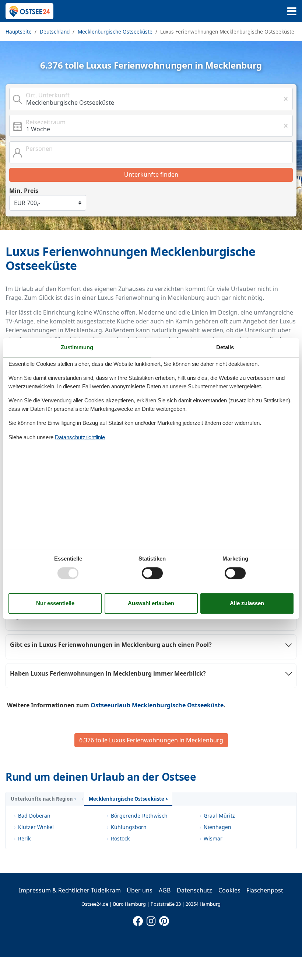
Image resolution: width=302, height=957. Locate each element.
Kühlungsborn (129, 827)
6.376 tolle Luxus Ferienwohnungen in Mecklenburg (151, 740)
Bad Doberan (34, 815)
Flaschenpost (264, 890)
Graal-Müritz (219, 815)
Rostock (120, 838)
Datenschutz (194, 890)
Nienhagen (217, 827)
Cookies (229, 890)
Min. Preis (23, 191)
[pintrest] (164, 919)
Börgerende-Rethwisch (139, 815)
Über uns (139, 890)
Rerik (24, 838)
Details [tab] (225, 347)
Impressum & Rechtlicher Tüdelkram (70, 890)
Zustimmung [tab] (77, 347)
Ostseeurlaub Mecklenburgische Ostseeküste (157, 705)
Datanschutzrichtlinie (80, 437)
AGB (165, 890)
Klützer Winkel (36, 827)
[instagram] (151, 919)
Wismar (213, 838)
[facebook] (138, 919)
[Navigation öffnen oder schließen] (291, 11)
